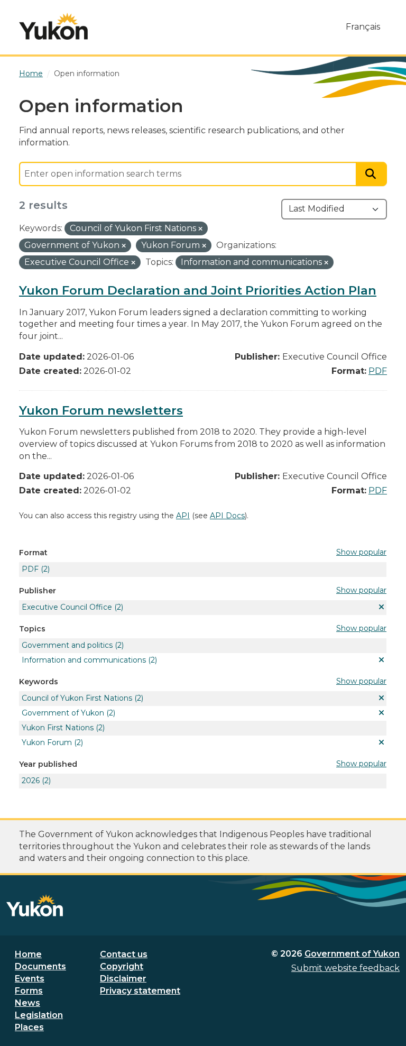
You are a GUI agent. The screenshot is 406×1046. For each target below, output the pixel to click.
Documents (40, 966)
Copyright (121, 966)
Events (29, 979)
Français (363, 27)
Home (28, 954)
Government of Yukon (352, 954)
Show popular (361, 552)
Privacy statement (140, 991)
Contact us (123, 954)
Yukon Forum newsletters (101, 410)
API (183, 515)
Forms (29, 991)
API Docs (227, 515)
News (27, 1003)
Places (29, 1027)
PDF (377, 371)
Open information (86, 73)
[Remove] (200, 229)
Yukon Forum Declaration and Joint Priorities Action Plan (197, 290)
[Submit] (371, 174)
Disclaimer (123, 979)
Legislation (39, 1015)
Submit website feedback (345, 968)
